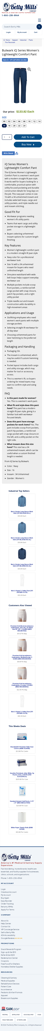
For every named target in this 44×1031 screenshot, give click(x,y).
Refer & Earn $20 (8, 955)
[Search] (39, 26)
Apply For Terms (7, 909)
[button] (3, 85)
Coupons (5, 961)
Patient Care (6, 986)
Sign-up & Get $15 (8, 952)
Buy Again (5, 898)
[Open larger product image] (21, 85)
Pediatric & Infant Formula (11, 992)
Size (4, 117)
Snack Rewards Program (11, 949)
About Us (4, 921)
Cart (35, 32)
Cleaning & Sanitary (9, 978)
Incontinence (6, 989)
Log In (8, 32)
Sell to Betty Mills (8, 932)
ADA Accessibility (8, 935)
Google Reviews (11, 938)
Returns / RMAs (7, 906)
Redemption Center (9, 958)
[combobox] (7, 137)
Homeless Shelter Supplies (12, 967)
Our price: (9, 111)
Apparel (4, 995)
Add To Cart (28, 137)
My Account (22, 32)
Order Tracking (7, 904)
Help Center (6, 923)
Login (3, 889)
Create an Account (8, 892)
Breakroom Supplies (9, 998)
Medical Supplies (8, 981)
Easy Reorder (6, 901)
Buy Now (27, 144)
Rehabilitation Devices (10, 984)
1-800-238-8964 (14, 878)
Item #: (6, 60)
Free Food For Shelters (10, 964)
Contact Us (5, 926)
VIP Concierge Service (10, 929)
